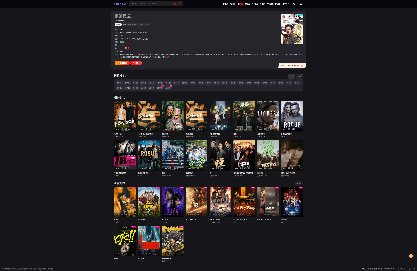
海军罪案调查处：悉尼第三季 (243, 173)
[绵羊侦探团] (149, 202)
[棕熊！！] (125, 241)
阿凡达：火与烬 (215, 219)
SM (414, 269)
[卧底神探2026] (173, 241)
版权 (368, 269)
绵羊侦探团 (142, 219)
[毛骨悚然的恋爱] (220, 116)
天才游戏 (165, 219)
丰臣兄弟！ (165, 134)
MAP (384, 269)
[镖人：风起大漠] (196, 202)
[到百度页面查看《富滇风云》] (136, 48)
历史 (124, 24)
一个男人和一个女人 (240, 219)
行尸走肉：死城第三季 (145, 134)
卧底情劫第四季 (286, 134)
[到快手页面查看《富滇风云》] (126, 48)
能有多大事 (118, 134)
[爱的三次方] (196, 155)
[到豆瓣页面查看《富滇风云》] (120, 48)
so (405, 269)
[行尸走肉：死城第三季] (149, 116)
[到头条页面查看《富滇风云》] (134, 48)
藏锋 (235, 134)
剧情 (129, 24)
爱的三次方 (189, 173)
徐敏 (140, 32)
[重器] (173, 155)
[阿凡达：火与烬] (220, 202)
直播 (375, 269)
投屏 (371, 269)
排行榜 (380, 269)
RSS (388, 269)
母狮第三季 (261, 134)
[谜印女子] (149, 241)
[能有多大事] (125, 116)
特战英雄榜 (189, 134)
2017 (141, 24)
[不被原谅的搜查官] (125, 155)
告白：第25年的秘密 (288, 173)
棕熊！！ (117, 258)
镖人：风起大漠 (191, 219)
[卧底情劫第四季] (292, 116)
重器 (163, 173)
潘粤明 (122, 32)
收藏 (136, 63)
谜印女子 (141, 258)
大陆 (146, 24)
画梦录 (116, 219)
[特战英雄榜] (196, 116)
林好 (146, 32)
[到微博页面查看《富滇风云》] (131, 48)
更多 (298, 183)
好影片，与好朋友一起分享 (290, 65)
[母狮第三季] (268, 116)
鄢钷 (121, 29)
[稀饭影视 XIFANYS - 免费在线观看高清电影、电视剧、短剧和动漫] (120, 3)
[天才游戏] (173, 202)
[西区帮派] (268, 155)
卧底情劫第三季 (143, 173)
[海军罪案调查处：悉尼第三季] (244, 155)
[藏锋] (244, 116)
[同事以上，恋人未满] (268, 202)
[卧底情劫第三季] (149, 155)
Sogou (410, 269)
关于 (364, 269)
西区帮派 (260, 173)
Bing (402, 269)
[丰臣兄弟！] (173, 116)
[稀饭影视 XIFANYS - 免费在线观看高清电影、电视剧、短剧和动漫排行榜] (176, 3)
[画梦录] (125, 202)
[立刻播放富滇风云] (292, 29)
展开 (168, 57)
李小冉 (128, 32)
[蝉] (220, 155)
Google (398, 269)
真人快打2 (284, 219)
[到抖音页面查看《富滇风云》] (123, 48)
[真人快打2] (292, 202)
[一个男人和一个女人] (244, 202)
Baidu (392, 269)
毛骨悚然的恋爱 (215, 134)
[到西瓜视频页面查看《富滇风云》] (128, 48)
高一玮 (135, 32)
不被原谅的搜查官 (120, 173)
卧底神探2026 (167, 258)
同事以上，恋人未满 (264, 219)
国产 (135, 24)
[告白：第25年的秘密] (292, 155)
